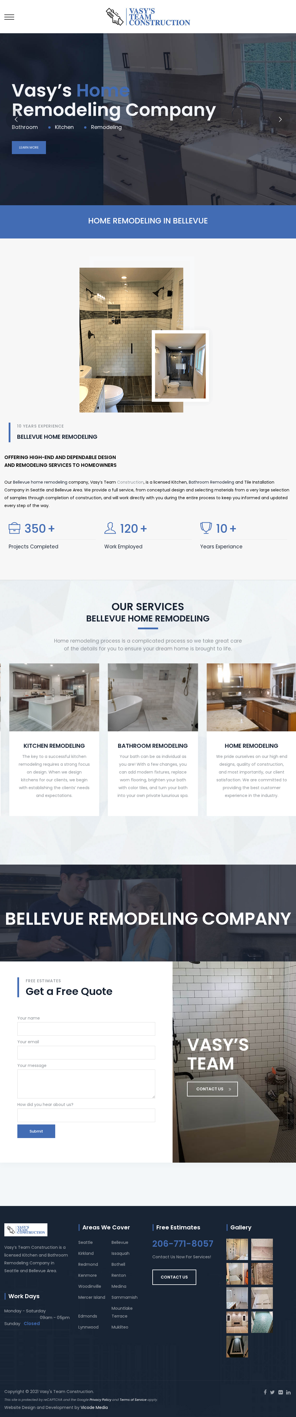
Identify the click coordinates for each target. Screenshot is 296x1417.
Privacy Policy (100, 1399)
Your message (32, 1065)
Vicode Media (94, 1407)
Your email (28, 1042)
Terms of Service (133, 1399)
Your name (28, 1018)
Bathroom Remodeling (211, 482)
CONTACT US (209, 1089)
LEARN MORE (29, 147)
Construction (130, 482)
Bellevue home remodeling (40, 482)
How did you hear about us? (45, 1104)
